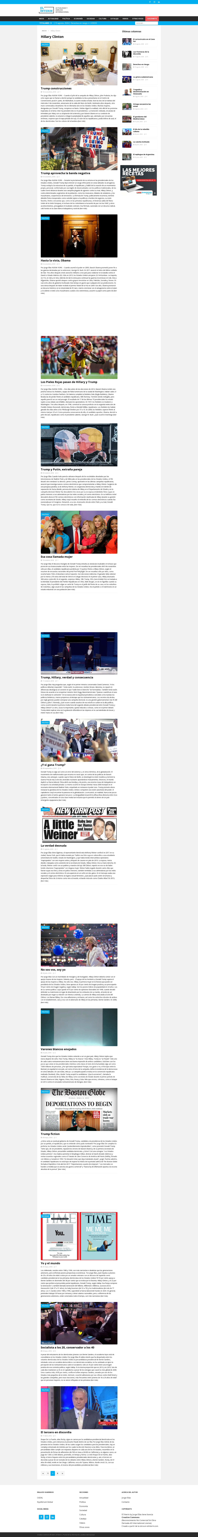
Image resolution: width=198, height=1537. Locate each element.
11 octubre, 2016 (48, 681)
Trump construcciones (56, 88)
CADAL (40, 1497)
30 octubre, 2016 (48, 473)
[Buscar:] (146, 23)
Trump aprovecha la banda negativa (65, 173)
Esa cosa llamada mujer (57, 556)
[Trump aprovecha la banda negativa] (79, 148)
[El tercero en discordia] (79, 1407)
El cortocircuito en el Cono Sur (144, 40)
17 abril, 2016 (47, 1436)
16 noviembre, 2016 (49, 92)
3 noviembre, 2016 (49, 385)
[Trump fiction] (79, 1109)
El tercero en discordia (56, 1432)
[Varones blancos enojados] (79, 1027)
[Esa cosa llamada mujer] (79, 532)
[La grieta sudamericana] (126, 79)
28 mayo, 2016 (47, 1137)
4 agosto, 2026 (139, 109)
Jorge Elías (126, 1497)
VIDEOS (125, 19)
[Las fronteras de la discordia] (126, 54)
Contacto (125, 1502)
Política (82, 1502)
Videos (82, 1523)
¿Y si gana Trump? (53, 765)
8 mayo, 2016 (47, 1351)
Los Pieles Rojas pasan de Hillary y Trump (69, 382)
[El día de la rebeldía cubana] (126, 131)
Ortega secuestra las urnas (142, 105)
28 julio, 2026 (139, 134)
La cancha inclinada (141, 142)
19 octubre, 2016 (48, 560)
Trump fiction (50, 1134)
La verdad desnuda (53, 845)
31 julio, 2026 (139, 121)
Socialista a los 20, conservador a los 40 (67, 1347)
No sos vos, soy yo (53, 969)
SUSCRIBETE (152, 19)
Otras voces (84, 1527)
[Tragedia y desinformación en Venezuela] (126, 92)
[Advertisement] (120, 10)
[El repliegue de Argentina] (126, 156)
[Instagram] (154, 2)
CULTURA (102, 19)
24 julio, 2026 (139, 144)
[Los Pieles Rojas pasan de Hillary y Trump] (79, 357)
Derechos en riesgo (141, 64)
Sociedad (83, 1510)
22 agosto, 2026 (139, 44)
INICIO (41, 19)
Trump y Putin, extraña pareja (61, 469)
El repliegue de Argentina (143, 154)
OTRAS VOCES (137, 19)
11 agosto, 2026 (139, 79)
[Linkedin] (159, 2)
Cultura (82, 1514)
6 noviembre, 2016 (49, 264)
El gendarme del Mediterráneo (140, 118)
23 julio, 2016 (47, 1053)
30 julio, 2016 (47, 973)
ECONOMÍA (78, 19)
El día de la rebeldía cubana (141, 130)
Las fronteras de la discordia (141, 53)
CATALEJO (114, 19)
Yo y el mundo (50, 1263)
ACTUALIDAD (53, 19)
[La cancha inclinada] (126, 144)
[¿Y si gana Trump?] (79, 740)
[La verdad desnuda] (79, 824)
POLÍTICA (66, 19)
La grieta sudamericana (143, 77)
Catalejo (82, 1518)
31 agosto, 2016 (48, 849)
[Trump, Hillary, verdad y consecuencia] (79, 653)
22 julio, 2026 (139, 157)
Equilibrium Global (45, 1502)
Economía (83, 1506)
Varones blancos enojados (58, 1049)
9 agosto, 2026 (139, 96)
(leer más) (81, 121)
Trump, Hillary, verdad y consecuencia (67, 677)
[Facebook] (150, 2)
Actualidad (83, 1497)
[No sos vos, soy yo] (79, 945)
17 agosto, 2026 (139, 56)
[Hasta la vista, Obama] (79, 235)
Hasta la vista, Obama (55, 260)
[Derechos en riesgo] (126, 66)
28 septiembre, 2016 (49, 768)
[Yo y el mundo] (79, 1236)
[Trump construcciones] (79, 63)
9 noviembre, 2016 (49, 177)
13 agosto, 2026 (139, 67)
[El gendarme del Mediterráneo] (126, 119)
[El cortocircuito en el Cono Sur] (126, 41)
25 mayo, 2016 (47, 1267)
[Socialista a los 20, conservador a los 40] (79, 1323)
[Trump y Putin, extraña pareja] (79, 444)
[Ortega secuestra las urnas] (126, 106)
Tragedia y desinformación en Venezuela (141, 91)
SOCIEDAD (91, 19)
